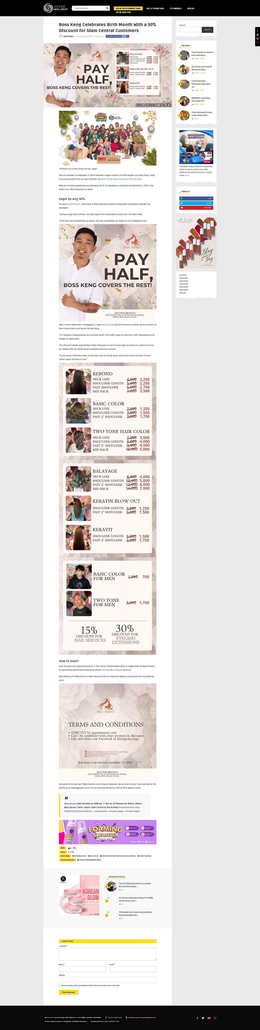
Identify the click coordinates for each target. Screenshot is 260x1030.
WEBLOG (190, 8)
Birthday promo (80, 856)
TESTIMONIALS (176, 8)
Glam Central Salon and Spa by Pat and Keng (121, 179)
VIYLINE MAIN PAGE (123, 12)
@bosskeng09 (70, 804)
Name (61, 964)
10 (205, 73)
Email (112, 964)
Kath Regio (68, 36)
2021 (181, 293)
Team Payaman (145, 856)
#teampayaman (127, 807)
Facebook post (73, 204)
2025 (181, 281)
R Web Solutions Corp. (111, 1022)
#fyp (137, 807)
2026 (181, 278)
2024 (181, 284)
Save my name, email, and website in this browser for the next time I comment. (90, 985)
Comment (63, 946)
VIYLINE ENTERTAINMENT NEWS (128, 8)
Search (182, 25)
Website (62, 975)
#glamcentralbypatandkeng (78, 811)
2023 (181, 287)
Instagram (118, 670)
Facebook (106, 670)
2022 (181, 290)
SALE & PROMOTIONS (155, 8)
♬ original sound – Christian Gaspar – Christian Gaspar (116, 811)
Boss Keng (109, 324)
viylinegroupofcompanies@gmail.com (142, 1018)
